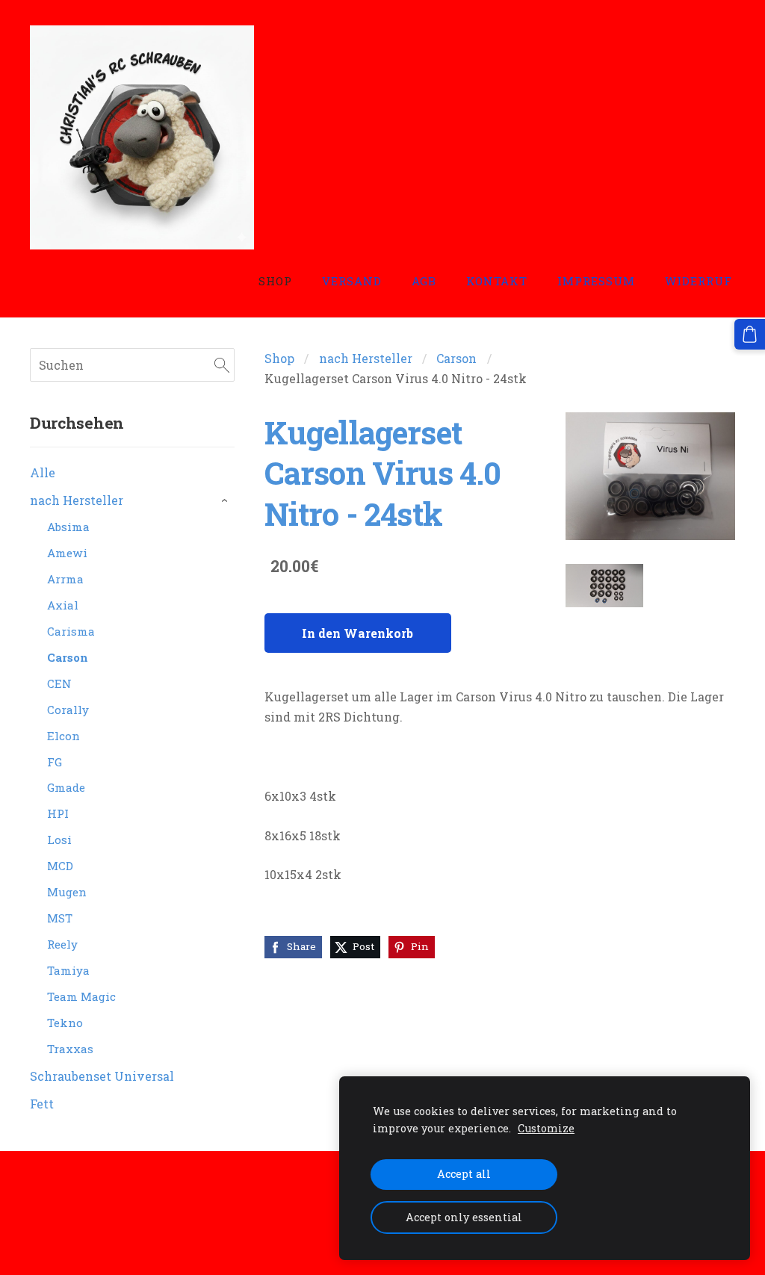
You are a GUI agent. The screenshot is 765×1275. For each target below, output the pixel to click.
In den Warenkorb (357, 633)
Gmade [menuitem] (66, 787)
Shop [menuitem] (275, 280)
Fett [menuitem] (42, 1103)
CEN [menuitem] (59, 683)
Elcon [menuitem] (63, 735)
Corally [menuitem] (68, 709)
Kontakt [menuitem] (496, 280)
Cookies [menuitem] (53, 1193)
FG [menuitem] (54, 761)
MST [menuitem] (59, 918)
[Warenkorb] (749, 334)
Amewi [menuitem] (67, 552)
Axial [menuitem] (62, 605)
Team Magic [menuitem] (81, 996)
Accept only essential (464, 1217)
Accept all (464, 1174)
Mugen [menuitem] (67, 891)
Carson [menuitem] (67, 657)
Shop (279, 358)
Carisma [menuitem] (71, 631)
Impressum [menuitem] (596, 280)
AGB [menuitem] (424, 280)
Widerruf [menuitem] (698, 280)
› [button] (226, 501)
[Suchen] (222, 365)
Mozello (126, 1235)
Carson (456, 358)
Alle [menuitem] (42, 472)
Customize (546, 1128)
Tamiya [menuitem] (68, 970)
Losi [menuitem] (59, 839)
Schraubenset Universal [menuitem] (102, 1076)
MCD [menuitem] (60, 865)
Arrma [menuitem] (65, 578)
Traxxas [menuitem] (70, 1048)
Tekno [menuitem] (65, 1022)
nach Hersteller (365, 358)
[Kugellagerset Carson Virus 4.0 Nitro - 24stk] (604, 586)
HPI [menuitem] (58, 813)
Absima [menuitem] (68, 526)
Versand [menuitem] (352, 280)
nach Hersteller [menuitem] (76, 500)
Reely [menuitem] (62, 944)
